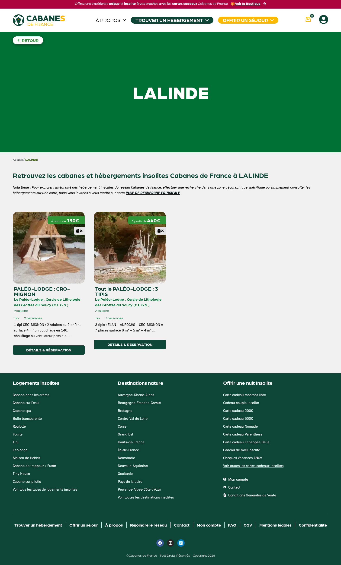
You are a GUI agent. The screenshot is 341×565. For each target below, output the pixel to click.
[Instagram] (170, 543)
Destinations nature (140, 382)
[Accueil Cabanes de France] (39, 20)
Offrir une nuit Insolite (248, 382)
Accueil (18, 159)
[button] (79, 229)
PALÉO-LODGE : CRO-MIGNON (42, 291)
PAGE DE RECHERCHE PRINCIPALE (153, 192)
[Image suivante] (30, 221)
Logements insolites (36, 382)
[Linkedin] (181, 543)
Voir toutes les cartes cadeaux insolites (253, 465)
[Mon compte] (323, 19)
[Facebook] (160, 543)
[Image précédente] (20, 221)
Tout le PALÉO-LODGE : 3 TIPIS (126, 291)
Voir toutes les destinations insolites (146, 497)
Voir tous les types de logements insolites (45, 489)
